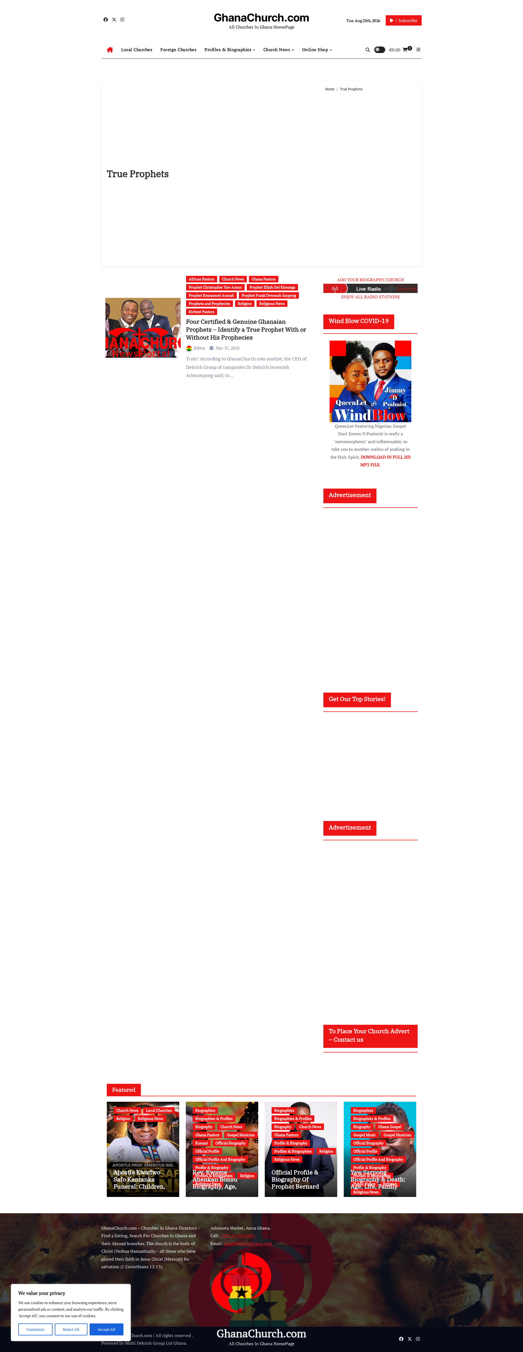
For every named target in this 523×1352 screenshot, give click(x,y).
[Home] (110, 50)
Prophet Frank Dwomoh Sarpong (269, 295)
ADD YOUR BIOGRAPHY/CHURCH (370, 280)
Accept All (106, 1329)
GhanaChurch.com (261, 17)
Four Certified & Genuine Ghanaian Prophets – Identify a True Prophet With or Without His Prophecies (246, 329)
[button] (418, 49)
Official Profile (207, 1151)
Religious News (272, 303)
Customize (35, 1329)
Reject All (71, 1329)
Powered (109, 1343)
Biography (203, 1126)
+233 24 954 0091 (238, 1236)
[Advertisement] (371, 176)
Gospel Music (364, 1134)
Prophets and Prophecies (209, 303)
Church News (277, 50)
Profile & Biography (211, 1167)
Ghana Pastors (264, 279)
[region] (71, 1312)
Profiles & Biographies (229, 50)
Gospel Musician (241, 1134)
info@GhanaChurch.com (248, 1243)
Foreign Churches (178, 50)
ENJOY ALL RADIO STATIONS (370, 297)
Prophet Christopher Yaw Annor (215, 287)
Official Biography (230, 1143)
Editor (200, 348)
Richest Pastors (201, 311)
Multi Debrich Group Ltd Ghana (155, 1343)
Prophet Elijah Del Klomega (272, 287)
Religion (245, 303)
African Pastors (201, 279)
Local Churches (136, 50)
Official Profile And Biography (220, 1159)
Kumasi (201, 1143)
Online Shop (315, 50)
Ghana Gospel (390, 1126)
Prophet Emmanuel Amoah (211, 295)
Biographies (205, 1110)
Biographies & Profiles (214, 1118)
